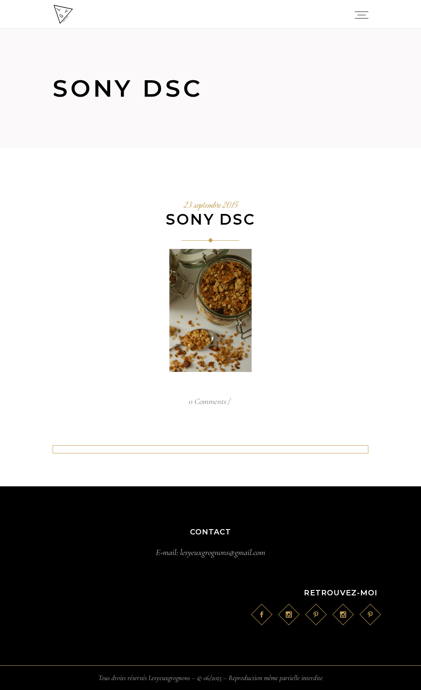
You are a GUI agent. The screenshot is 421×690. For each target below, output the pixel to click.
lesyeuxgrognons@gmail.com (222, 552)
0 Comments (207, 401)
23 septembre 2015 (211, 206)
